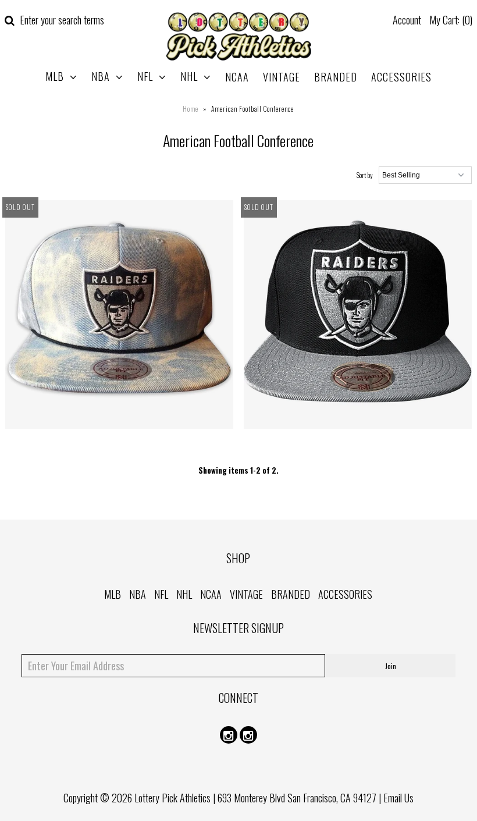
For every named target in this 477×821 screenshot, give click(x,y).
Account (407, 19)
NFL (145, 76)
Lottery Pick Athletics (172, 797)
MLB (54, 76)
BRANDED (335, 76)
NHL (189, 76)
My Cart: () (450, 19)
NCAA (237, 76)
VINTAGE (281, 76)
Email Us (398, 797)
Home (190, 108)
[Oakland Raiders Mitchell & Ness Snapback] (119, 316)
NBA (100, 76)
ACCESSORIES (401, 76)
